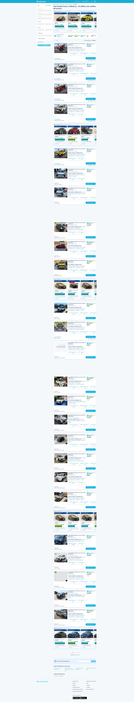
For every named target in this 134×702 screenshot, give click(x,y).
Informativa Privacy (76, 687)
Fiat (65, 4)
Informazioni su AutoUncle (91, 681)
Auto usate (62, 4)
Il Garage (88, 685)
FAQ (87, 683)
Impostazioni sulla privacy (77, 691)
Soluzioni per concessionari (78, 689)
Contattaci (88, 687)
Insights (74, 685)
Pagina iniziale (56, 4)
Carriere (74, 683)
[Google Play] (76, 698)
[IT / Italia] (95, 1)
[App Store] (83, 698)
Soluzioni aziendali (89, 689)
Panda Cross (70, 4)
